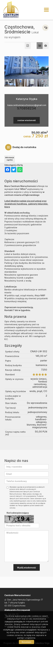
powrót (45, 28)
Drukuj (46, 45)
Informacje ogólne (9, 158)
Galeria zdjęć (40, 45)
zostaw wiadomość (26, 120)
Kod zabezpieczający (18, 513)
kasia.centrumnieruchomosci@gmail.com (26, 105)
